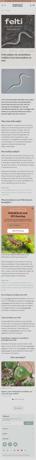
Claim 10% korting (18, 231)
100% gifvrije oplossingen (18, 209)
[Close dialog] (32, 208)
